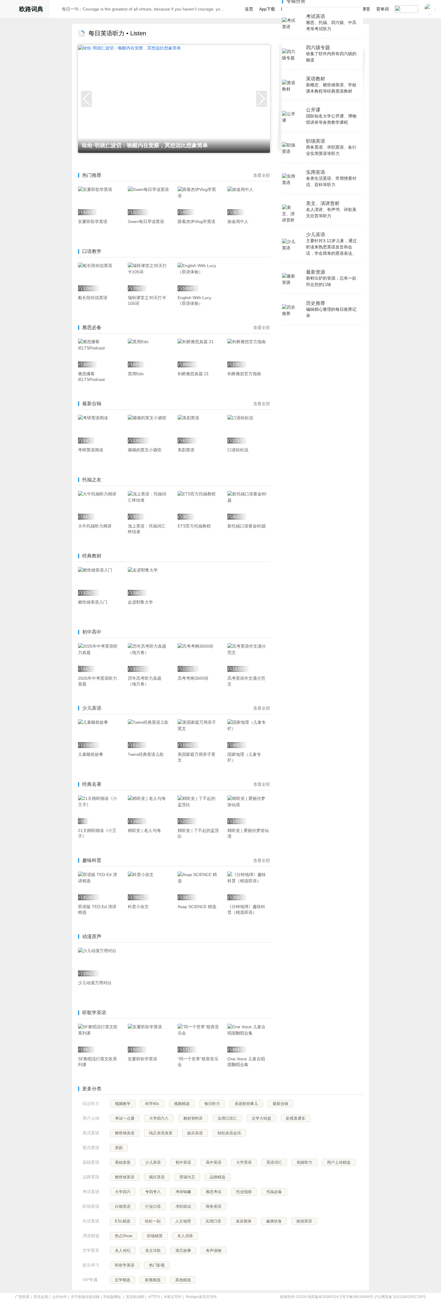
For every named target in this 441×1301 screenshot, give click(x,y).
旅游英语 (304, 1221)
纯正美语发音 (160, 1133)
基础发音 (122, 1162)
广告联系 (22, 1297)
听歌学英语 (124, 1265)
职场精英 (155, 1236)
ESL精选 (122, 1221)
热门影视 (157, 1265)
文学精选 (122, 1280)
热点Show (123, 1236)
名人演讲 (185, 1236)
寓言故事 (183, 1250)
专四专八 (153, 1192)
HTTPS (154, 1297)
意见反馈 (41, 1297)
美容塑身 (243, 1221)
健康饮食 (274, 1221)
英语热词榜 (135, 1297)
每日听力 (212, 1103)
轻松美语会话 (229, 1133)
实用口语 (213, 1221)
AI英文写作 (173, 1297)
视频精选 (182, 1103)
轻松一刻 (152, 1221)
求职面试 (183, 1206)
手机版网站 (112, 1297)
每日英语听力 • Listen (117, 33)
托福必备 (274, 1192)
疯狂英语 (157, 1177)
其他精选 (183, 1280)
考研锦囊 (183, 1192)
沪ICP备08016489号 (356, 1297)
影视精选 (152, 1280)
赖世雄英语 (124, 1177)
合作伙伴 (59, 1297)
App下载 (267, 9)
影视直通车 (295, 1118)
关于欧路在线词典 (85, 1297)
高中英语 (213, 1162)
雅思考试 (213, 1192)
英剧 (119, 1147)
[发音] (57, 10)
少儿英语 (153, 1162)
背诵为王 (187, 1177)
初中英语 (183, 1162)
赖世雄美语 (124, 1133)
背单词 (382, 9)
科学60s (152, 1103)
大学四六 (122, 1192)
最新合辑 (280, 1103)
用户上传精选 (338, 1162)
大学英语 (244, 1162)
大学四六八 (159, 1118)
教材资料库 (193, 1118)
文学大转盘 (261, 1118)
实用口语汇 (227, 1118)
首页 (249, 9)
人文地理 (183, 1221)
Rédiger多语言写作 (201, 1297)
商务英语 (213, 1206)
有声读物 (213, 1250)
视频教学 (122, 1103)
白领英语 (122, 1206)
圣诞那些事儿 (246, 1103)
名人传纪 (122, 1250)
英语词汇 (274, 1162)
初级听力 (304, 1162)
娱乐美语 (195, 1133)
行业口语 (153, 1206)
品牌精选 (217, 1177)
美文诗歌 (153, 1250)
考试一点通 (124, 1118)
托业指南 (244, 1192)
